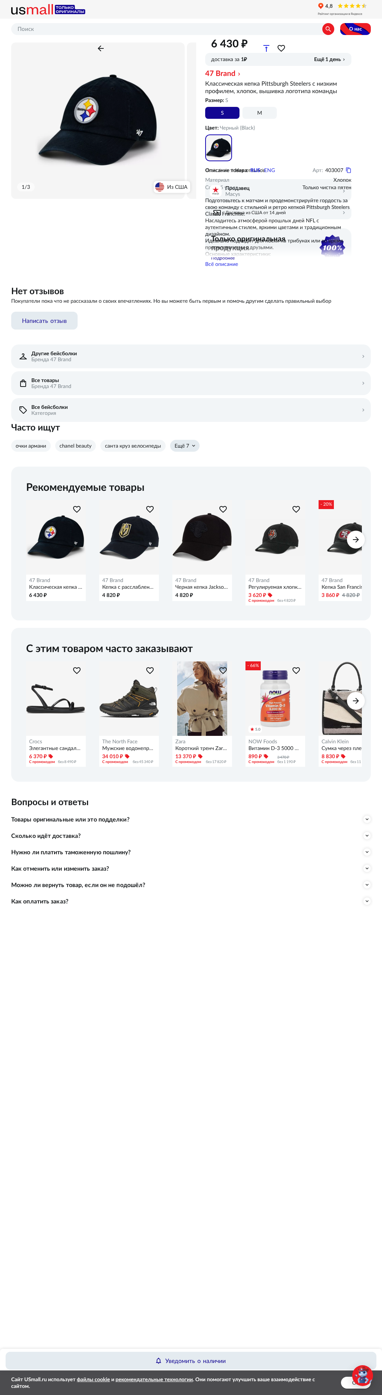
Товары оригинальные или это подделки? (70, 819)
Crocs (35, 741)
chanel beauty (76, 446)
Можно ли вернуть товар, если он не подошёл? (78, 884)
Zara (180, 741)
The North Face (120, 741)
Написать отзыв (44, 320)
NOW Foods (262, 741)
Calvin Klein (335, 741)
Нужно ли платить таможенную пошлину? (71, 852)
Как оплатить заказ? (39, 901)
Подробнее (223, 257)
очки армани (31, 446)
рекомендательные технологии (154, 1379)
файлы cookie (93, 1379)
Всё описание (221, 264)
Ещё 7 (182, 446)
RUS (255, 170)
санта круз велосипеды (133, 446)
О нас (355, 29)
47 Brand (220, 73)
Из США (177, 187)
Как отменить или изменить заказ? (60, 868)
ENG (269, 170)
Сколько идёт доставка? (46, 835)
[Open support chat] (362, 1375)
